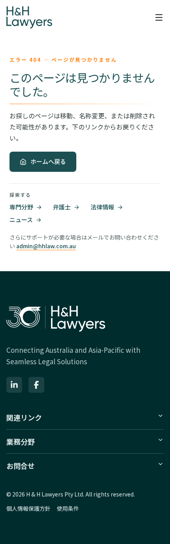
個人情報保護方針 (28, 508)
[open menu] (159, 17)
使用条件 (68, 508)
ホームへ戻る (48, 161)
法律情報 (102, 207)
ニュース (21, 219)
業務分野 (20, 441)
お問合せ (20, 465)
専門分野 (21, 207)
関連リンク (24, 417)
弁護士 (62, 207)
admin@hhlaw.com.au (46, 246)
